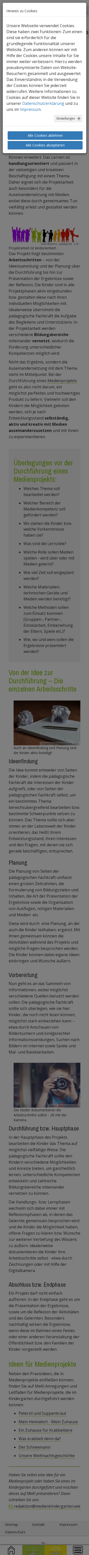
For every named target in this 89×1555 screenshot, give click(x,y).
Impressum (30, 109)
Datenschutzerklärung (43, 103)
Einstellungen (66, 118)
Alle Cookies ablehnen (45, 135)
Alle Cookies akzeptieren (45, 145)
